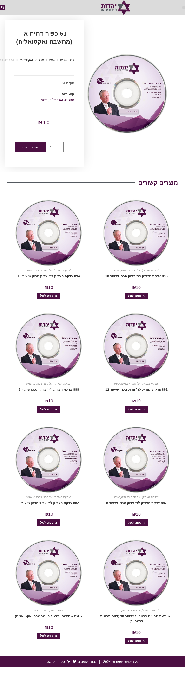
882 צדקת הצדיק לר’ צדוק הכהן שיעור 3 (49, 503)
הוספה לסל (30, 147)
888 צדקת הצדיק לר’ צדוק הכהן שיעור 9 (49, 389)
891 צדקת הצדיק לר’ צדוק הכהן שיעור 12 (136, 389)
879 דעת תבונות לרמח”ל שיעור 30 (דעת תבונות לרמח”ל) (136, 618)
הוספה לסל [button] (136, 296)
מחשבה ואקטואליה (31, 60)
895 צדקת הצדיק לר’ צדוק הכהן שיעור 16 (136, 276)
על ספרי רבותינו (130, 270)
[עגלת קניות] (86, 8)
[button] (183, 7)
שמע (52, 60)
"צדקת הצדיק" (150, 270)
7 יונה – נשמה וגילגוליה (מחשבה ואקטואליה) (49, 616)
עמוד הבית (67, 60)
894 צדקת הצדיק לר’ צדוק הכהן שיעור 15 (49, 276)
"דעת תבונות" (150, 610)
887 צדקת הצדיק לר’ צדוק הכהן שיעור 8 (136, 503)
